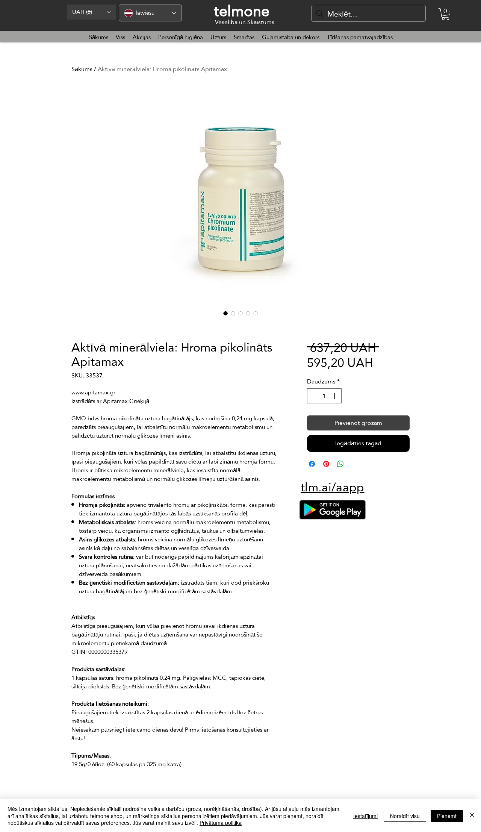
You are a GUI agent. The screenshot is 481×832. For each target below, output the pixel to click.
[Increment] (335, 396)
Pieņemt (447, 816)
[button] (91, 12)
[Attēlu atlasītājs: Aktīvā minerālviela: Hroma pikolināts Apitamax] (225, 313)
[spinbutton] (324, 396)
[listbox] (91, 12)
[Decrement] (313, 396)
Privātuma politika (221, 822)
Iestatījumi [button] (365, 816)
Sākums (81, 69)
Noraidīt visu (405, 816)
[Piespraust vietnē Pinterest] (326, 463)
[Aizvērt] (471, 815)
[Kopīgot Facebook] (311, 463)
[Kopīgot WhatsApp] (340, 463)
